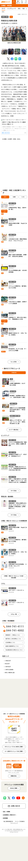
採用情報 (5, 818)
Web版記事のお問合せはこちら (14, 650)
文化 (19, 8)
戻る (3, 11)
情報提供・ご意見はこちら (13, 635)
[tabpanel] (14, 35)
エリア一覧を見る (13, 429)
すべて (3, 8)
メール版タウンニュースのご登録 (14, 751)
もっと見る (14, 361)
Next (23, 34)
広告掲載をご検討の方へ (9, 815)
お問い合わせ (15, 806)
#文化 (18, 139)
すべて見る (14, 490)
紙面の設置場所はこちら (12, 646)
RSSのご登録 (13, 788)
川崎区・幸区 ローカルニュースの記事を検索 (13, 576)
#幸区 (14, 139)
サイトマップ (14, 823)
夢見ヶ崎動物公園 (9, 672)
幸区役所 (7, 663)
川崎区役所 (8, 660)
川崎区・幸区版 (6, 5)
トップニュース (11, 8)
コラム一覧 (14, 614)
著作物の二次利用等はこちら (13, 639)
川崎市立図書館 (9, 669)
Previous (4, 34)
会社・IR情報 (6, 811)
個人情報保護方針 (8, 821)
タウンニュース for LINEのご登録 (14, 746)
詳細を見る (14, 776)
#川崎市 (10, 139)
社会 (24, 8)
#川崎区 (4, 139)
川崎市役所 (8, 666)
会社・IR (18, 2)
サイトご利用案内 (20, 821)
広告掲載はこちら (10, 642)
